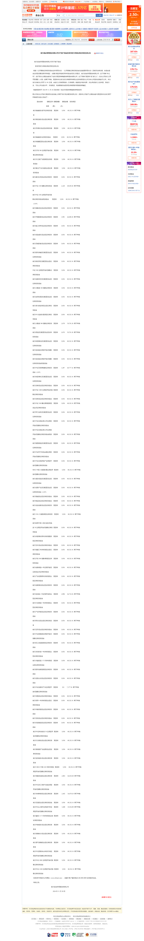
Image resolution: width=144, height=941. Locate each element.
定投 (44, 19)
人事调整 (62, 44)
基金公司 (111, 15)
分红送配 (50, 44)
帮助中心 (101, 1)
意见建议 (95, 918)
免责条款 (71, 918)
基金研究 (73, 22)
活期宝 (103, 19)
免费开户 (38, 1)
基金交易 (77, 1)
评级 (51, 19)
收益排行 (109, 22)
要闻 (78, 19)
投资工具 (57, 19)
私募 (51, 22)
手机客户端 (54, 1)
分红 (44, 22)
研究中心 (48, 918)
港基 (48, 19)
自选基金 (95, 1)
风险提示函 (87, 918)
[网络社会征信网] (65, 935)
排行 (41, 19)
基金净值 (31, 19)
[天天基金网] (28, 15)
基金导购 (103, 22)
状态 (41, 22)
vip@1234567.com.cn (68, 921)
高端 (120, 19)
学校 (85, 19)
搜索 (99, 15)
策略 (78, 22)
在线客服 (102, 918)
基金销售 (69, 44)
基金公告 (40, 15)
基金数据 (24, 19)
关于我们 (33, 918)
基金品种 (31, 22)
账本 (68, 22)
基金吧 (86, 22)
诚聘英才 (110, 918)
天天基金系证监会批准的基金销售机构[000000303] (56, 924)
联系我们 (56, 918)
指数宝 (115, 19)
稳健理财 (109, 19)
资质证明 (41, 918)
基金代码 (106, 15)
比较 (68, 19)
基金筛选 (57, 22)
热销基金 (115, 22)
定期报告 (56, 44)
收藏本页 (118, 15)
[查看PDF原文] (106, 897)
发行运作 (43, 44)
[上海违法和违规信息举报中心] (78, 935)
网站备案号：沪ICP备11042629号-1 (94, 929)
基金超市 (97, 22)
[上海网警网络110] (52, 935)
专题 (90, 19)
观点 (82, 19)
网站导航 (117, 1)
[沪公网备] (91, 935)
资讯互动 (73, 19)
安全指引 (63, 918)
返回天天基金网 (69, 1)
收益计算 (63, 22)
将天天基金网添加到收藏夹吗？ (82, 916)
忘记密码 (44, 1)
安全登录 (31, 1)
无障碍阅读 (109, 1)
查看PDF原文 (100, 53)
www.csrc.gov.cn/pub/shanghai (80, 926)
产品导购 (86, 1)
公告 (48, 22)
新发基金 (36, 22)
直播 (90, 22)
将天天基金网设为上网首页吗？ (62, 916)
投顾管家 (36, 19)
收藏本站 (25, 1)
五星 (120, 22)
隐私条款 (78, 918)
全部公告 (37, 44)
